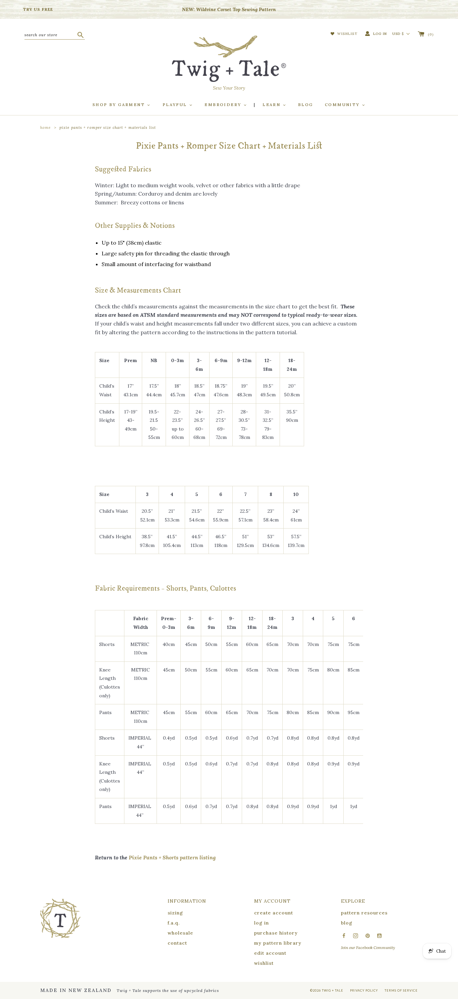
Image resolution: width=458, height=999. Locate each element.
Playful (176, 104)
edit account (270, 953)
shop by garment (120, 104)
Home (45, 127)
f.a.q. (174, 923)
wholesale (180, 933)
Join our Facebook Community (368, 947)
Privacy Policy (364, 990)
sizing (175, 913)
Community (343, 104)
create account (273, 913)
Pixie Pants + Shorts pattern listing (172, 857)
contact (177, 943)
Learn (272, 104)
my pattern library (277, 943)
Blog (305, 104)
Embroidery (224, 104)
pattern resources (364, 913)
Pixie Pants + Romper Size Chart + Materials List (107, 127)
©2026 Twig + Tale (326, 990)
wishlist (264, 963)
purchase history (276, 933)
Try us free (38, 9)
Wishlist (347, 34)
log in (261, 923)
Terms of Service (401, 990)
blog (346, 923)
